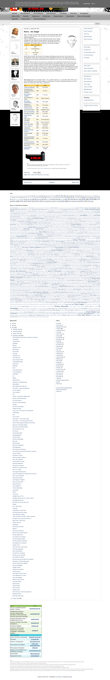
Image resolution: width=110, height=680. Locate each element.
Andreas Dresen (25, 19)
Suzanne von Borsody (23, 302)
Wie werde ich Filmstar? (18, 465)
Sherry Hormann (88, 39)
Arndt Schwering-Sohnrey (41, 215)
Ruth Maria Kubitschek (85, 295)
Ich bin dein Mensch (17, 370)
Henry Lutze (89, 249)
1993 (99, 197)
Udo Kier (33, 310)
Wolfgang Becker (24, 315)
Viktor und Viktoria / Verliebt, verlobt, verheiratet (24, 516)
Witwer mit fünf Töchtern (18, 579)
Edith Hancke (42, 230)
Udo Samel (37, 310)
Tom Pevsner (77, 308)
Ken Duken (64, 263)
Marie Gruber (77, 272)
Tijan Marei (95, 306)
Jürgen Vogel (82, 260)
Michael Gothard (17, 280)
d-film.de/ (35, 648)
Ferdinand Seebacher (72, 235)
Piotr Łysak (87, 290)
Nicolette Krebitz (18, 285)
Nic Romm (84, 283)
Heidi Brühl (12, 247)
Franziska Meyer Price (89, 52)
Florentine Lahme (96, 235)
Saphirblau (15, 343)
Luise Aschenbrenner (72, 269)
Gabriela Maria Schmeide (40, 240)
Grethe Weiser (46, 241)
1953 (29, 174)
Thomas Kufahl (50, 306)
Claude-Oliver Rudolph (37, 224)
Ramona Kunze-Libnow (77, 292)
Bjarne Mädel (97, 218)
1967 (95, 196)
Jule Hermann (55, 259)
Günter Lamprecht (28, 243)
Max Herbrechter (38, 277)
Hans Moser (76, 244)
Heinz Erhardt (87, 79)
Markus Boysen (57, 274)
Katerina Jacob (76, 262)
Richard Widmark (33, 293)
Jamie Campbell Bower (56, 253)
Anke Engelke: (13, 212)
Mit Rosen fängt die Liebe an (19, 457)
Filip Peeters (78, 235)
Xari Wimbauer (94, 315)
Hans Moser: (80, 244)
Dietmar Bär (81, 227)
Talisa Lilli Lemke (13, 304)
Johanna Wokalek (37, 257)
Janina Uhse (18, 254)
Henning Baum (58, 249)
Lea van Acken (33, 266)
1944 (21, 196)
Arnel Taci (48, 215)
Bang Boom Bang (17, 593)
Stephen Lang (63, 301)
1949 (28, 196)
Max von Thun (55, 277)
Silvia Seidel (83, 298)
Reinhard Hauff (97, 292)
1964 (88, 196)
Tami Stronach (24, 304)
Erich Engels (32, 233)
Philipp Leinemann (51, 290)
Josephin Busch (36, 259)
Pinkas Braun (82, 290)
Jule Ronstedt (60, 259)
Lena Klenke (48, 266)
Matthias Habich (83, 275)
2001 (47, 199)
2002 (51, 199)
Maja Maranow (97, 269)
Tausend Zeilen (16, 341)
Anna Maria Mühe (51, 212)
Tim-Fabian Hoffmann (33, 308)
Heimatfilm (58, 346)
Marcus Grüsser (45, 271)
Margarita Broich (95, 271)
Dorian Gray (64, 229)
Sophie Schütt (80, 299)
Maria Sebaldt (35, 272)
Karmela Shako (44, 262)
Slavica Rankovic (48, 299)
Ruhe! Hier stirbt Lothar (18, 595)
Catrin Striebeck (49, 221)
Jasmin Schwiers (46, 254)
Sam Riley (22, 296)
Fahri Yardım (24, 235)
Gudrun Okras (67, 241)
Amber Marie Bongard (73, 209)
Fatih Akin (26, 16)
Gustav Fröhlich (84, 241)
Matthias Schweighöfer (16, 277)
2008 (83, 199)
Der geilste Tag (16, 355)
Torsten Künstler (97, 308)
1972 (24, 197)
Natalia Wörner (57, 283)
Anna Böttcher (24, 212)
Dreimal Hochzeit (28, 107)
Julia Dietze (66, 259)
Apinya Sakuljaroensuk (18, 215)
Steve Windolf (69, 301)
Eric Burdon (17, 233)
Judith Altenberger (42, 259)
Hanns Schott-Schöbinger (35, 244)
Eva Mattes (85, 233)
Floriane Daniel (55, 236)
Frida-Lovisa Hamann (92, 238)
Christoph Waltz (29, 224)
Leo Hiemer (54, 266)
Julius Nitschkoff (34, 260)
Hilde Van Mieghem (67, 250)
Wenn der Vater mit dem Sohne (20, 547)
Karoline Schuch (60, 262)
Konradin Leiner (28, 265)
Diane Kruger (50, 227)
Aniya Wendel (70, 211)
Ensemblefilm (59, 337)
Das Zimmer (15, 431)
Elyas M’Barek (51, 232)
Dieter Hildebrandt (64, 227)
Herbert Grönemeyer (22, 250)
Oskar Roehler (70, 16)
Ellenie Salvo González (28, 232)
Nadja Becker (40, 283)
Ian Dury (41, 252)
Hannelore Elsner (89, 243)
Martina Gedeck (36, 275)
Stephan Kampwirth (34, 301)
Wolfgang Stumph (66, 315)
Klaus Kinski (16, 265)
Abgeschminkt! (16, 380)
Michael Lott (46, 280)
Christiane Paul (54, 223)
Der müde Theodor (17, 581)
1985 (71, 197)
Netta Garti (80, 283)
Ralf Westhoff (63, 292)
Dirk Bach (16, 229)
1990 (87, 197)
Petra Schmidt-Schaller (24, 290)
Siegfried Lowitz (61, 298)
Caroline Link (35, 16)
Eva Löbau (80, 233)
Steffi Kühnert (18, 301)
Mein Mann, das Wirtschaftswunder (21, 561)
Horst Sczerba (24, 252)
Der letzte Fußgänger (17, 565)
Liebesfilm (98, 266)
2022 (89, 201)
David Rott (79, 225)
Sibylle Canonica (46, 298)
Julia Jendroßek (77, 259)
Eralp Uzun (98, 232)
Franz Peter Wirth (17, 238)
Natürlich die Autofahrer (18, 569)
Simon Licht (94, 298)
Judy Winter (49, 259)
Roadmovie (59, 366)
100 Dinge (15, 353)
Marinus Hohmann (28, 274)
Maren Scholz (77, 271)
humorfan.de (35, 623)
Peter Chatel (24, 289)
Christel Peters (97, 221)
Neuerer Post (27, 182)
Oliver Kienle (32, 286)
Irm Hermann (87, 252)
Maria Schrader (29, 272)
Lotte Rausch (12, 269)
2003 (56, 199)
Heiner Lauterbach (35, 247)
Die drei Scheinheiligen (18, 439)
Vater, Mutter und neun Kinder (19, 573)
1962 (84, 196)
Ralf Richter (56, 292)
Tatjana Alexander (36, 304)
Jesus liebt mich (16, 357)
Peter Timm (83, 289)
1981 (55, 197)
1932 (14, 196)
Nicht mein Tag (16, 587)
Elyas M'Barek (43, 232)
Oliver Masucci (45, 286)
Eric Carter (21, 233)
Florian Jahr (36, 236)
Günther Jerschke (41, 243)
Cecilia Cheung (55, 221)
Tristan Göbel (12, 310)
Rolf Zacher (94, 293)
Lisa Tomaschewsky (67, 268)
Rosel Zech (53, 295)
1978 (43, 197)
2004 (61, 199)
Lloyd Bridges (95, 268)
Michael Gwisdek (24, 280)
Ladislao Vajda (78, 265)
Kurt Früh (61, 265)
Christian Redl (40, 223)
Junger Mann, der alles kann (19, 510)
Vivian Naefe (87, 47)
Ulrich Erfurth (42, 310)
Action (57, 323)
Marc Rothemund (25, 13)
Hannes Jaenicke (14, 244)
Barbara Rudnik (48, 216)
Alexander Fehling (79, 207)
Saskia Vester (57, 296)
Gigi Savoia (93, 240)
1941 (18, 196)
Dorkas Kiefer (82, 229)
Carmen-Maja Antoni (14, 221)
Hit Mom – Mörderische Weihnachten (21, 396)
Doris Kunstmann (75, 229)
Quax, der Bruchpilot (17, 551)
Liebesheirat (27, 127)
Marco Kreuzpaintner (37, 271)
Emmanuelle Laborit (92, 232)
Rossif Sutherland (58, 295)
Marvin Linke (56, 275)
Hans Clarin (59, 244)
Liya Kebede (89, 268)
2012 (22, 201)
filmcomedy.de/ (35, 653)
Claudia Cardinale (45, 224)
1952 (40, 196)
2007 (76, 199)
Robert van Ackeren (65, 293)
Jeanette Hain (77, 254)
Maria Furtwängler (16, 272)
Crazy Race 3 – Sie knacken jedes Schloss (23, 420)
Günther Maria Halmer (56, 243)
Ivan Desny (14, 253)
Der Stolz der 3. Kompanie (19, 553)
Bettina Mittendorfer (85, 218)
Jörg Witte (63, 260)
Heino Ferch (43, 247)
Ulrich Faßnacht (49, 310)
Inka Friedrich (68, 252)
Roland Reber (84, 293)
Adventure (58, 325)
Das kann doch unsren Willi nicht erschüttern (23, 559)
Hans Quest (17, 246)
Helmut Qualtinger (26, 249)
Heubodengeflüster (17, 435)
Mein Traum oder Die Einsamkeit (20, 426)
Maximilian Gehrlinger (85, 277)
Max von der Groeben (62, 277)
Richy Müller (40, 293)
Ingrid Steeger (61, 252)
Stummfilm (58, 376)
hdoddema (59, 676)
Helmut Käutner (18, 249)
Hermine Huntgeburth (39, 19)
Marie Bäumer (71, 272)
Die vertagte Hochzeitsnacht (19, 471)
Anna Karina (39, 212)
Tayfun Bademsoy (43, 304)
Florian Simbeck (41, 236)
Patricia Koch (94, 286)
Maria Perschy (22, 272)
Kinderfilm (58, 353)
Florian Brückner (13, 236)
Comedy (32, 174)
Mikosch (15, 528)
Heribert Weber (48, 250)
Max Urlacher (48, 277)
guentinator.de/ (35, 614)
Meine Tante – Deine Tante (19, 520)
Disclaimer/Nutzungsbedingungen (64, 387)
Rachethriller (59, 364)
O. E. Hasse (18, 286)
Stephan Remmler (48, 301)
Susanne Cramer (96, 301)
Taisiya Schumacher (96, 302)
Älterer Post (75, 182)
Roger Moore (71, 293)
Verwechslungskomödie (61, 380)
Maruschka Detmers (49, 275)
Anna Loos (44, 212)
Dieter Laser (70, 227)
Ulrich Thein (62, 310)
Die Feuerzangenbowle (18, 549)
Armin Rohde (33, 215)
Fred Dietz (65, 238)
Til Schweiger (63, 13)
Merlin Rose (74, 278)
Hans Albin (49, 244)
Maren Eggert (64, 271)
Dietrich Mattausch (88, 227)
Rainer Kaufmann (29, 292)
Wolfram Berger (74, 315)
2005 (65, 199)
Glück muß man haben (18, 481)
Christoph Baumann (85, 223)
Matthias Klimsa (90, 275)
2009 (91, 199)
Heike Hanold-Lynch (18, 247)
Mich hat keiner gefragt (18, 406)
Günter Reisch (34, 243)
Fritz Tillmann (20, 240)
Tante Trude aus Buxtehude (19, 449)
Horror (57, 350)
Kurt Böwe (57, 265)
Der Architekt (16, 349)
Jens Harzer (32, 256)
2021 (82, 201)
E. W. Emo (93, 229)
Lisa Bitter (46, 268)
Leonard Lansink (71, 266)
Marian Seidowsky (49, 272)
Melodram (58, 358)
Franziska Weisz (52, 238)
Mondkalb (15, 365)
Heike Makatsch (26, 247)
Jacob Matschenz (36, 253)
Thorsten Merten (89, 306)
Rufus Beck (78, 295)
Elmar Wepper (36, 232)
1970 (16, 197)
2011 (14, 201)
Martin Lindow (20, 275)
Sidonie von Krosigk (54, 298)
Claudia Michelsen (53, 224)
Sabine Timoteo (17, 296)
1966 (91, 196)
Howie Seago (37, 252)
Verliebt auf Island (17, 408)
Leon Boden (59, 266)
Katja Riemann (87, 76)
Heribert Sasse (42, 250)
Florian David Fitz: (30, 236)
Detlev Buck (73, 13)
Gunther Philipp (78, 241)
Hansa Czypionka (67, 245)
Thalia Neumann (57, 304)
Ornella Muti (51, 286)
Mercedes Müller (55, 278)
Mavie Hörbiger (27, 277)
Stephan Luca (41, 301)
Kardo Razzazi (94, 260)
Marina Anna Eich (21, 274)
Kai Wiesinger (88, 260)
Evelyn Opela (12, 235)
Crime (57, 332)
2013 (29, 201)
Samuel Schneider (35, 296)
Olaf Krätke (23, 286)
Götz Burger (16, 243)
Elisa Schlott (79, 230)
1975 (35, 197)
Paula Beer (54, 287)
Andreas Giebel (17, 211)
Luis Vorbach (59, 269)
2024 (13, 323)
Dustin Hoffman (88, 229)
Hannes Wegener (21, 244)
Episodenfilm (59, 339)
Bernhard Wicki (71, 218)
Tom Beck (69, 308)
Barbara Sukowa (55, 216)
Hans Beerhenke (54, 244)
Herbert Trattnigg (36, 250)
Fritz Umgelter (25, 240)
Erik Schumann (38, 233)
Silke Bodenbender (72, 298)
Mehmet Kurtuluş (24, 278)
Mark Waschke (51, 274)
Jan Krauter (81, 253)
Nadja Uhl (45, 283)
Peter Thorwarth (88, 31)
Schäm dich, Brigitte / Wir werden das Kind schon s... (29, 138)
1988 (82, 197)
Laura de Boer (22, 266)
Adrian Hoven (32, 207)
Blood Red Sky (16, 583)
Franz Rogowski (25, 238)
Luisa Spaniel (65, 269)
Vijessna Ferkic (83, 312)
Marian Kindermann (42, 272)
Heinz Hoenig (66, 247)
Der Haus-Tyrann (16, 571)
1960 (75, 196)
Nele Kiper (68, 283)
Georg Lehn (69, 240)
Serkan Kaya (29, 298)
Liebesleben (15, 374)
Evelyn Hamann (97, 233)
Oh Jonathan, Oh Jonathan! (19, 536)
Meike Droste (30, 278)
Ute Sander (12, 312)
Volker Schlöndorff (88, 68)
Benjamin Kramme (23, 218)
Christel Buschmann (90, 221)
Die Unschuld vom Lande (18, 461)
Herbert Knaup (29, 250)
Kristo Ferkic (52, 265)
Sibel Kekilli (41, 298)
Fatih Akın (45, 235)
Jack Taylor (26, 253)
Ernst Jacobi (44, 233)
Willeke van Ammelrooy (69, 313)
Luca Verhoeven (38, 269)
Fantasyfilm (59, 342)
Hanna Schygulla (71, 243)
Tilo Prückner (26, 308)
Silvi (14, 414)
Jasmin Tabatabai (54, 254)
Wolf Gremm (18, 315)
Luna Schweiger (85, 269)
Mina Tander (32, 281)
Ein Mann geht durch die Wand (20, 540)
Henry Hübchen (83, 249)
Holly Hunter (93, 250)
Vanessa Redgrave (55, 312)
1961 (80, 196)
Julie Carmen (28, 260)
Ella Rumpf (22, 232)
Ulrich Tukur (67, 310)
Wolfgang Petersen (41, 315)
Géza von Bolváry (91, 241)
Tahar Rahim (90, 302)
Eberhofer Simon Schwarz (17, 230)
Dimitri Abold (94, 227)
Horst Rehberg (19, 252)
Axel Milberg (83, 215)
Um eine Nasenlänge (29, 141)
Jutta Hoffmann (58, 260)
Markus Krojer (89, 274)
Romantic (58, 367)
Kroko (14, 367)
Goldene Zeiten (16, 589)
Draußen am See (17, 347)
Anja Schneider (91, 211)
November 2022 (17, 331)
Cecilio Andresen (62, 221)
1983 (63, 197)
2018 (62, 201)
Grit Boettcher (52, 241)
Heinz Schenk (81, 247)
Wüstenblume (16, 384)
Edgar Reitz (37, 230)
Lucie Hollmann (53, 269)
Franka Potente (80, 236)
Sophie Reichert (68, 299)
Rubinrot (15, 345)
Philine (25, 135)
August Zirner (77, 215)
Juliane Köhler (22, 260)
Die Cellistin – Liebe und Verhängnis (21, 388)
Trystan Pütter (23, 310)
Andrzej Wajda (38, 211)
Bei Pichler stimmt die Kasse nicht (21, 502)
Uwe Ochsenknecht (28, 312)
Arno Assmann (53, 215)
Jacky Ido (31, 253)
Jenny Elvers (27, 256)
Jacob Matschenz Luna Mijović (45, 253)
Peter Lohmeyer (62, 289)
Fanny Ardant (34, 235)
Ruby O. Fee (64, 295)
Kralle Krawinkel (42, 265)
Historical (58, 348)
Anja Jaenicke (75, 211)
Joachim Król (89, 256)
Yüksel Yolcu (26, 316)
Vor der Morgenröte (17, 372)
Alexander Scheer (96, 208)
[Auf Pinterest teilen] (40, 172)
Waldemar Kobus (26, 313)
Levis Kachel (86, 266)
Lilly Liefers (37, 268)
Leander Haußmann (41, 266)
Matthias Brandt (76, 275)
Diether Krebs (76, 227)
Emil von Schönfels (58, 232)
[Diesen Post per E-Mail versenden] (34, 172)
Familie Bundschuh (89, 100)
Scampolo (15, 508)
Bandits (14, 378)
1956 (56, 196)
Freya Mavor (85, 238)
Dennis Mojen (25, 227)
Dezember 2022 (17, 329)
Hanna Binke (64, 243)
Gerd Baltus (88, 240)
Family (57, 341)
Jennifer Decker (16, 256)
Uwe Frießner (21, 312)
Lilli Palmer (24, 268)
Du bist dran (15, 363)
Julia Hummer (71, 259)
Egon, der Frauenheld (29, 111)
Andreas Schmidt (32, 211)
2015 (44, 201)
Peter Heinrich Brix (54, 289)
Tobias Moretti (51, 308)
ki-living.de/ (34, 626)
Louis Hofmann (31, 269)
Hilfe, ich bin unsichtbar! (18, 475)
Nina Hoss (55, 285)
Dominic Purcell (33, 229)
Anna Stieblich (65, 212)
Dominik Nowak (46, 229)
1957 (61, 196)
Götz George (21, 243)
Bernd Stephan (59, 218)
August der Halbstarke (29, 87)
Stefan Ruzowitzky (92, 299)
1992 (95, 197)
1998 (33, 199)
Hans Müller (85, 244)
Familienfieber (16, 412)
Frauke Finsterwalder (58, 238)
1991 (91, 197)
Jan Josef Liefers (75, 253)
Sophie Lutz (62, 299)
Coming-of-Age (59, 330)
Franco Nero (68, 236)
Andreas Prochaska (24, 211)
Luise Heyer (78, 269)
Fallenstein (29, 235)
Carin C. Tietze (73, 219)
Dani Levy (86, 33)
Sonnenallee (15, 339)
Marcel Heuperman (29, 271)
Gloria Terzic (28, 241)
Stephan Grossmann (26, 301)
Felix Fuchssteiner (58, 235)
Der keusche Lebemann (18, 530)
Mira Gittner (38, 282)
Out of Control (16, 416)
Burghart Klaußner (50, 219)
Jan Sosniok (91, 253)
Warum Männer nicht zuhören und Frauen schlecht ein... (26, 337)
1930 (11, 196)
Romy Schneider (16, 295)
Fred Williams (73, 238)
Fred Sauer (69, 238)
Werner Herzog (37, 313)
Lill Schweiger (19, 268)
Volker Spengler (20, 313)
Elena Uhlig (74, 230)
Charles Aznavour (76, 221)
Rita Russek (52, 293)
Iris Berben (81, 252)
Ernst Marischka (39, 174)
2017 (56, 201)
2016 (50, 201)
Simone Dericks (26, 299)
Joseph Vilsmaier (23, 259)
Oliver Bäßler (27, 286)
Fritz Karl (15, 240)
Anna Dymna (29, 212)
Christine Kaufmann (61, 223)
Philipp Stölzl (57, 290)
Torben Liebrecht (90, 308)
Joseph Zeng (30, 259)
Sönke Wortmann (51, 13)
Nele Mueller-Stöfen (73, 283)
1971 (20, 197)
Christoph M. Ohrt (92, 223)
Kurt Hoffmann (67, 265)
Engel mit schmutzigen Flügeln (20, 424)
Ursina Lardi (80, 310)
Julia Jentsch (83, 259)
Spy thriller (58, 374)
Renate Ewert (12, 293)
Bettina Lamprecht (78, 218)
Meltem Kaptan (42, 278)
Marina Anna (14, 274)
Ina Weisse (45, 252)
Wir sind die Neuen (17, 400)
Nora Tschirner (96, 285)
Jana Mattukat (97, 253)
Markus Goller (16, 16)
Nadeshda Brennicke (25, 283)
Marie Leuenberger (84, 272)
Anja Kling (80, 211)
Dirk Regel (86, 57)
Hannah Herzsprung (80, 243)
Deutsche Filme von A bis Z (91, 105)
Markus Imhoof (77, 274)
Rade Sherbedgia (16, 292)
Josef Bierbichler (94, 257)
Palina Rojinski (88, 286)
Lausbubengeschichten (18, 500)
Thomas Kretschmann (42, 306)
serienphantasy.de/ (35, 650)
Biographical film (60, 327)
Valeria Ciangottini (48, 312)
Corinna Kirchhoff (85, 224)
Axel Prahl (97, 215)
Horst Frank (98, 250)
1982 (59, 197)
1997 (28, 199)
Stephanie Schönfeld (56, 301)
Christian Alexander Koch (14, 223)
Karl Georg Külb (21, 262)
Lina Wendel (41, 268)
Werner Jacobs (43, 313)
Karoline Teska (66, 262)
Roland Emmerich (77, 293)
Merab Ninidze (48, 278)
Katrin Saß (52, 263)
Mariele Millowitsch (93, 272)
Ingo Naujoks (56, 252)
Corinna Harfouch (76, 224)
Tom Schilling (84, 308)
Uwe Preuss (36, 312)
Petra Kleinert (16, 290)
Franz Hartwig (92, 236)
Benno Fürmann (39, 218)
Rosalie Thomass (39, 295)
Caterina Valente (35, 221)
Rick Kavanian (46, 293)
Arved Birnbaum (59, 215)
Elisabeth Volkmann (92, 230)
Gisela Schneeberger (21, 241)
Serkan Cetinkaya (22, 298)
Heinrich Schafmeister (51, 247)
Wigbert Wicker (49, 313)
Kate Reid (71, 262)
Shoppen (15, 404)
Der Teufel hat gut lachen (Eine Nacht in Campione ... (29, 91)
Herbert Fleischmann (14, 250)
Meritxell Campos (68, 278)
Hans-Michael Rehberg (51, 245)
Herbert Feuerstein (96, 249)
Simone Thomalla (34, 299)
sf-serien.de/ (35, 639)
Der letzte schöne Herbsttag (19, 402)
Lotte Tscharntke (18, 269)
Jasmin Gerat (39, 254)
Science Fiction (60, 369)
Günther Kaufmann (48, 243)
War (57, 382)
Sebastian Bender (63, 296)
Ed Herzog (24, 230)
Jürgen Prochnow (69, 260)
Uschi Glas (97, 310)
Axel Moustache (91, 215)
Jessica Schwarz (63, 256)
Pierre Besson (69, 290)
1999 (38, 199)
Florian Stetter (49, 236)
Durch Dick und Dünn (29, 109)
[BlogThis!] (35, 172)
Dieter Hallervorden (57, 227)
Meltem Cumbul (36, 278)
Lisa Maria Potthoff (58, 268)
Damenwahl (15, 524)
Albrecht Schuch (54, 207)
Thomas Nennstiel (88, 55)
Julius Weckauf (41, 260)
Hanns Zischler (43, 244)
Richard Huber (27, 293)
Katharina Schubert (83, 262)
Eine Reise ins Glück (29, 113)
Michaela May (79, 280)
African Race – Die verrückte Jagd (21, 418)
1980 (51, 197)
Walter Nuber (32, 313)
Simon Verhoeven (38, 13)
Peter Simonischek (69, 289)
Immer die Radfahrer (17, 577)
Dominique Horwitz (53, 229)
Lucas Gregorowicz (46, 269)
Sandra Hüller (43, 296)
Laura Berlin (16, 266)
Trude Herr (17, 310)
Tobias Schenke (63, 308)
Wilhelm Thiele (55, 313)
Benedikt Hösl (17, 218)
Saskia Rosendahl (49, 296)
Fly (13, 376)
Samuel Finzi (28, 296)
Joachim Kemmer (82, 256)
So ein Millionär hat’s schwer (19, 575)
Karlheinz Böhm (38, 262)
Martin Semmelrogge (28, 275)
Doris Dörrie (69, 229)
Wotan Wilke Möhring (84, 315)
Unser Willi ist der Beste (18, 557)
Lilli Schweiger (31, 268)
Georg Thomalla (88, 86)
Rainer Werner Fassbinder (90, 71)
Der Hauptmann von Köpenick (20, 543)
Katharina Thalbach (91, 262)
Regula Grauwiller (90, 292)
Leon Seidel (64, 266)
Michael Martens (51, 280)
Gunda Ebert (72, 241)
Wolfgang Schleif (49, 315)
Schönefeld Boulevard (18, 361)
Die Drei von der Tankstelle (19, 555)
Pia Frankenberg (63, 290)
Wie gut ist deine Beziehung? (19, 398)
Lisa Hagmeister (51, 268)
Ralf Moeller (51, 292)
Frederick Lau (79, 238)
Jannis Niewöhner (32, 254)
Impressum (59, 391)
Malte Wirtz (15, 19)
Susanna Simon (81, 301)
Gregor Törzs (40, 241)
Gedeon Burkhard (50, 240)
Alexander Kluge (87, 207)
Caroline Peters (27, 221)
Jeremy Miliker (42, 256)
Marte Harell (95, 274)
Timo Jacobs (40, 308)
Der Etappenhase (17, 447)
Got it (93, 3)
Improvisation (59, 351)
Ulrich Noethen (56, 310)
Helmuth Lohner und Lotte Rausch (48, 249)
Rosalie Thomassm (46, 295)
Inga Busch (50, 252)
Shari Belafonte (35, 298)
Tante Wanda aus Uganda (19, 514)
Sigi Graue (66, 298)
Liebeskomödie (13, 268)
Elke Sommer (17, 232)
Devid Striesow (39, 227)
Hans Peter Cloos (92, 244)
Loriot (99, 268)
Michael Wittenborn (71, 280)
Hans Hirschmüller (70, 244)
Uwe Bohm (17, 312)
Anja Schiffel (85, 211)
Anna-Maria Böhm (79, 212)
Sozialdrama (86, 299)
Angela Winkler (51, 211)
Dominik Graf (46, 16)
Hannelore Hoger (96, 243)
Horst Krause (13, 252)
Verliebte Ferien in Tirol (18, 496)
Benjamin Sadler (30, 218)
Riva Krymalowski (58, 293)
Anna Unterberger (72, 212)
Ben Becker (12, 218)
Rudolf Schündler (72, 295)
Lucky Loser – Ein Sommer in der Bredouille (23, 410)
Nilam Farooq (44, 284)
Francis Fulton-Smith (62, 236)
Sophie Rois (74, 299)
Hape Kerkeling (75, 245)
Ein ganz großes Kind (18, 534)
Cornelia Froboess (93, 224)
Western (58, 383)
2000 (42, 199)
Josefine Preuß (16, 259)
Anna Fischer (34, 212)
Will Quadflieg (61, 313)
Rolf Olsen (90, 293)
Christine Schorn (77, 223)
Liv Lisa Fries (84, 268)
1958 (67, 196)
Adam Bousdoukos (14, 207)
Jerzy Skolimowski (56, 256)
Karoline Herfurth (52, 262)
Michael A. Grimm (80, 278)
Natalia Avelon (50, 283)
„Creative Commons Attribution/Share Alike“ (44, 168)
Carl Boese (79, 219)
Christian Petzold (58, 16)
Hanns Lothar (27, 244)
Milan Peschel (20, 282)
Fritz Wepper (31, 240)
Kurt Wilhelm (73, 265)
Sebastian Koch (79, 296)
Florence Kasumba (84, 235)
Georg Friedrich (58, 240)
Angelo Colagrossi (58, 211)
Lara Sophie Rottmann (87, 265)
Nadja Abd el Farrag (34, 283)
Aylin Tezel (30, 216)
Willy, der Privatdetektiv (18, 445)
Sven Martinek (30, 302)
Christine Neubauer (69, 223)
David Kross (74, 226)
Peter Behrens (19, 289)
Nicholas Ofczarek (89, 283)
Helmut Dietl (87, 65)
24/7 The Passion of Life (18, 429)
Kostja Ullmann (34, 265)
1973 (28, 197)
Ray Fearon (84, 292)
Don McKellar (59, 229)
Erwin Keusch (62, 233)
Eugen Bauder (68, 233)
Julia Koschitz (94, 259)
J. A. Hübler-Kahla (20, 253)
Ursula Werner (92, 310)
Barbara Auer (36, 216)
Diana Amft (45, 227)
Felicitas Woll (50, 235)
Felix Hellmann (64, 235)
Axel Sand (12, 217)
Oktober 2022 (16, 333)
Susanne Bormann (88, 301)
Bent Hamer (46, 218)
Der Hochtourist (16, 443)
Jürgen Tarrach (76, 260)
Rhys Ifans (23, 293)
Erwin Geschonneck (56, 233)
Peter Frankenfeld (35, 289)
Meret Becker (61, 278)
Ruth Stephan (93, 295)
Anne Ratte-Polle (86, 212)
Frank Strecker (74, 236)
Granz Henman (34, 241)
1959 (71, 196)
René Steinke (17, 293)
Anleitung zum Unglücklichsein (20, 382)
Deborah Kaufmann (13, 227)
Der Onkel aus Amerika (18, 526)
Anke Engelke (97, 211)
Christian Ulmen (47, 223)
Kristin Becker (47, 265)
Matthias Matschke (96, 275)
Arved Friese (65, 215)
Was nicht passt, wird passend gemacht (22, 591)
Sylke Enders (54, 302)
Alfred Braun (29, 209)
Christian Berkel (23, 223)
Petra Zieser (31, 290)
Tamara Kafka (19, 304)
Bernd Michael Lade (52, 218)
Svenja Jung (48, 302)
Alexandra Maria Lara (15, 209)
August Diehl (71, 215)
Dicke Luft (15, 441)
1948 (25, 196)
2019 (69, 201)
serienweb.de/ (35, 656)
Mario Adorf (35, 274)
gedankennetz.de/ (34, 608)
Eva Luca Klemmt (74, 233)
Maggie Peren (91, 269)
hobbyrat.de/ (35, 619)
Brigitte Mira (30, 219)
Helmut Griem (12, 249)
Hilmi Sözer (79, 250)
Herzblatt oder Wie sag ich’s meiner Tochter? (23, 498)
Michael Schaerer (58, 280)
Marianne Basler (56, 272)
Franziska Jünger (32, 238)
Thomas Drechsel (88, 304)
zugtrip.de (35, 630)
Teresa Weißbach (50, 304)
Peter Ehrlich (29, 289)
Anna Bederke (18, 212)
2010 (98, 199)
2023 (13, 325)
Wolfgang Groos (32, 315)
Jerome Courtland (49, 256)
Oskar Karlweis (56, 286)
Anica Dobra (64, 211)
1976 (39, 197)
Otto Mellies (77, 286)
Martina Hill (43, 275)
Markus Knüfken (83, 274)
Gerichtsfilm (59, 344)
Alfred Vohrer (34, 209)
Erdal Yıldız (12, 233)
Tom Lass (73, 308)
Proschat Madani (93, 290)
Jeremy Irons (37, 256)
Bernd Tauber (65, 218)
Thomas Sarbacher (73, 306)
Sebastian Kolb (85, 296)
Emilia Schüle (64, 232)
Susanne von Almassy (14, 302)
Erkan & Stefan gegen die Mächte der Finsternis (24, 422)
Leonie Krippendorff (78, 266)
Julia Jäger (89, 259)
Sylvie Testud (67, 302)
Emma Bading (77, 232)
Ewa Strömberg (18, 235)
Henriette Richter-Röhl (76, 249)
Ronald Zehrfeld (24, 295)
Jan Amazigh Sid (64, 253)
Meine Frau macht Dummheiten (20, 532)
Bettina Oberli (92, 218)
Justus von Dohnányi (49, 260)
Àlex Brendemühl (45, 316)
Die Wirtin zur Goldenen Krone (20, 467)
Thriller (57, 378)
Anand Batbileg (81, 209)
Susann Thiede (75, 301)
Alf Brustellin (23, 209)
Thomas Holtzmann (33, 306)
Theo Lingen (46, 174)
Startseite (14, 13)
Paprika (14, 504)
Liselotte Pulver (79, 268)
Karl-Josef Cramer (31, 262)
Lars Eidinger (95, 265)
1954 (48, 196)
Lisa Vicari (74, 268)
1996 (24, 199)
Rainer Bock (22, 292)
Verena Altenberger (63, 312)
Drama (57, 335)
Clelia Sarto (59, 224)
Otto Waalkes (82, 286)
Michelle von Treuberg (93, 280)
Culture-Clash (59, 334)
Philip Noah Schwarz (38, 290)
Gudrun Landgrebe (60, 241)
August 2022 (16, 598)
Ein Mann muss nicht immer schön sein (22, 518)
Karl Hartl (26, 262)
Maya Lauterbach (17, 278)
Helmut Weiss (32, 249)
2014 (37, 201)
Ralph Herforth (69, 292)
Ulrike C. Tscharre (74, 310)
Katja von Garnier (46, 263)
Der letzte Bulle (16, 585)
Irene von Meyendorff (75, 252)
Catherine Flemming (42, 221)
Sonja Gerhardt (55, 299)
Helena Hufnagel (88, 247)
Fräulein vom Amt (17, 522)
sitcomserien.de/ (35, 641)
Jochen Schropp (97, 256)
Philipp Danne (44, 290)
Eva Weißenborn (91, 233)
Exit (13, 394)
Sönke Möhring (73, 302)
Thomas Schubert (80, 306)
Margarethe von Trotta (86, 271)
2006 (71, 199)
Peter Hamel (48, 289)
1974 (32, 197)
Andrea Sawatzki (90, 209)
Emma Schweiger (84, 232)
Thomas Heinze (25, 306)
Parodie (58, 362)
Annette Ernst (87, 49)
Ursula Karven (85, 310)
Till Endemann (21, 308)
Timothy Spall (45, 308)
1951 (36, 196)
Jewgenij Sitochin (75, 256)
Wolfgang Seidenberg (57, 315)
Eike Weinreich (55, 230)
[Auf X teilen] (37, 172)
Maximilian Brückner (76, 277)
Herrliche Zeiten (16, 437)
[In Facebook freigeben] (38, 172)
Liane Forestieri (92, 266)
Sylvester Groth (61, 302)
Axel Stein (17, 217)
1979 (47, 197)
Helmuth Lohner (38, 249)
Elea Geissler (68, 230)
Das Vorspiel (16, 351)
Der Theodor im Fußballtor (19, 479)
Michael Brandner (88, 278)
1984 (67, 197)
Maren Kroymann (71, 271)
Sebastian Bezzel (71, 296)
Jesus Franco (69, 256)
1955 (52, 196)
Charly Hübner (83, 221)
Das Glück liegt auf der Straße (20, 512)
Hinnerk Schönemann (87, 250)
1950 (32, 196)
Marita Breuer (45, 274)
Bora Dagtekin (84, 13)
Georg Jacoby (64, 240)
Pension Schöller (28, 133)
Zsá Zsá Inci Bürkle (38, 316)
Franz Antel (86, 236)
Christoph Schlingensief (21, 224)
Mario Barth (40, 274)
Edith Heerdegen (48, 230)
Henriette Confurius (67, 249)
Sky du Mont (41, 299)
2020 (75, 201)
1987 (78, 197)
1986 (75, 197)
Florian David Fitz (88, 28)
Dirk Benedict (20, 229)
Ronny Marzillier (31, 295)
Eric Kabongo (25, 233)
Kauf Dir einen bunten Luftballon (20, 563)
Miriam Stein (44, 281)
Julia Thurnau (16, 260)
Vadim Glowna (42, 312)
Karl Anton (16, 262)
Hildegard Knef (74, 250)
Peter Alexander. (13, 289)
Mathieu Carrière (63, 275)
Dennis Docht (20, 227)
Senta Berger (16, 298)
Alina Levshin (49, 209)
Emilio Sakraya (70, 232)
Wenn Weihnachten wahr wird (19, 386)
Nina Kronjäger (61, 284)
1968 (99, 196)
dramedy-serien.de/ (35, 637)
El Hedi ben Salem (62, 230)
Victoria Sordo (77, 312)
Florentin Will (90, 235)
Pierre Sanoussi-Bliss (76, 290)
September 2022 (17, 335)
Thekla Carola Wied (69, 304)
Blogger (70, 676)
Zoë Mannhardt (32, 316)
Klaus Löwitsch (21, 265)
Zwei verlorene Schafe (18, 359)
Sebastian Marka (92, 296)
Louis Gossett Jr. (25, 269)
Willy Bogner (75, 313)
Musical (58, 360)
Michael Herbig (87, 36)
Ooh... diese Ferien (17, 506)
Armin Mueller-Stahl (26, 215)
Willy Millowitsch (88, 89)
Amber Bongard (64, 209)
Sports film (58, 373)
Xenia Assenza (21, 316)
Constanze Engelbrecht (66, 224)
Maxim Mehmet (70, 277)
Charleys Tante (16, 545)
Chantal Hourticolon (69, 221)
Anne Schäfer (91, 212)
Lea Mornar (27, 266)
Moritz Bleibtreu (92, 282)
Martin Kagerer (15, 275)
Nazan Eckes (63, 283)
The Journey (62, 304)
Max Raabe (44, 277)
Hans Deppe (64, 244)
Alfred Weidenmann (42, 209)
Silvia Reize (78, 298)
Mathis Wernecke (70, 275)
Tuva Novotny (28, 310)
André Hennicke (45, 211)
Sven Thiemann (36, 302)
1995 (20, 199)
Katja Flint (30, 263)
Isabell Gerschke (94, 252)
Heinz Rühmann (88, 81)
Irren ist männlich (17, 390)
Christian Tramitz (88, 92)
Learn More (86, 3)
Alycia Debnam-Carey (57, 209)
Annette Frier (23, 213)
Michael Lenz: (40, 280)
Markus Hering (70, 274)
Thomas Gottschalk (17, 306)
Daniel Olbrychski (48, 225)
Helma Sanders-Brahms (95, 247)
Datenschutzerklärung (61, 389)
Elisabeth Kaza (85, 230)
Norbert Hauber (13, 286)
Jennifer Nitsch (22, 256)
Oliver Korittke (38, 286)
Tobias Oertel (57, 308)
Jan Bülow (69, 253)
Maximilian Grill (92, 277)
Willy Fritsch (81, 313)
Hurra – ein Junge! (28, 124)
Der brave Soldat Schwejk (19, 538)
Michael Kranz (35, 280)
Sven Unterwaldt (42, 302)
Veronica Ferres (70, 312)
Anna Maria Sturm (59, 212)
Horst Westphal (30, 252)
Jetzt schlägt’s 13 (28, 126)
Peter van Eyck (95, 289)
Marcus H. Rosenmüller (84, 16)
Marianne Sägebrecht (64, 272)
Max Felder (33, 277)
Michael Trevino (64, 280)
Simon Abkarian (89, 298)
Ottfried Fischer (71, 286)
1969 (12, 197)
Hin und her (27, 122)
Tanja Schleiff (30, 304)
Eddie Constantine (31, 230)
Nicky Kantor (95, 283)
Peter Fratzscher (42, 289)
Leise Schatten (16, 392)
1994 (13, 199)
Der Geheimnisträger (17, 433)
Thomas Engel (94, 304)
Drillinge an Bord (16, 567)
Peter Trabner (89, 289)
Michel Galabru (85, 280)
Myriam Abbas (17, 283)
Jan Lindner (86, 253)
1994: (17, 199)
